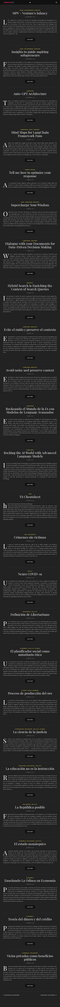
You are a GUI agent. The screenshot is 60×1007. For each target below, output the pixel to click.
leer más (30, 39)
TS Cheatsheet (30, 497)
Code (22, 202)
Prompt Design (30, 169)
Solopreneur (28, 10)
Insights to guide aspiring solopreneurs (30, 53)
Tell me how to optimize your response (30, 174)
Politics (34, 611)
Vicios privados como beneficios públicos (30, 957)
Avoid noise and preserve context (30, 370)
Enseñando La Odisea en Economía (30, 880)
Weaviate (36, 202)
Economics (23, 648)
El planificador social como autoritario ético (30, 653)
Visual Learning (34, 129)
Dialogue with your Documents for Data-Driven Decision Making (30, 245)
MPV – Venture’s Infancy (30, 13)
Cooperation (19, 729)
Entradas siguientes (48, 995)
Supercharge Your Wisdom (30, 205)
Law (25, 534)
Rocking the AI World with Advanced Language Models (30, 454)
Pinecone (34, 240)
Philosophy (32, 534)
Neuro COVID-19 (30, 574)
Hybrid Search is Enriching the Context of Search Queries (30, 287)
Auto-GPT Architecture (30, 94)
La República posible (30, 807)
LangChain (30, 91)
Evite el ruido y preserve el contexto (30, 329)
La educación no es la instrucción (30, 768)
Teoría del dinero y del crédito (30, 919)
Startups (37, 10)
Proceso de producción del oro (30, 693)
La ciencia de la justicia (30, 732)
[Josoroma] (8, 2)
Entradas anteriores (12, 995)
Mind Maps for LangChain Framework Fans (30, 134)
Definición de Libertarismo (30, 614)
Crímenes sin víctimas (30, 537)
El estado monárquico (30, 844)
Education (22, 765)
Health (30, 571)
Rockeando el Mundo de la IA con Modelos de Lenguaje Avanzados (30, 410)
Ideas (21, 10)
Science (37, 648)
